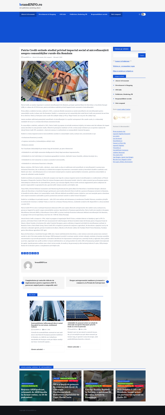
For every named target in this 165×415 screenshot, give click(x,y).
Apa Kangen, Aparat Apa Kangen (123, 157)
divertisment (129, 162)
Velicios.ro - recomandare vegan (124, 66)
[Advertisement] (82, 30)
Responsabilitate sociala (99, 14)
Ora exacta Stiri (118, 155)
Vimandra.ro (117, 148)
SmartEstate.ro (117, 141)
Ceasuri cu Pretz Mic (119, 143)
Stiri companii (116, 14)
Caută (142, 55)
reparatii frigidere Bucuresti (121, 134)
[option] (34, 385)
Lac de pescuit (117, 138)
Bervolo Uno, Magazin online (122, 159)
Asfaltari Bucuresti (119, 152)
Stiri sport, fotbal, (118, 162)
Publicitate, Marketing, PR (78, 14)
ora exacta (116, 136)
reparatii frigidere (118, 145)
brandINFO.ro (27, 57)
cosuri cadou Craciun (123, 109)
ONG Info (63, 14)
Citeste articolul (37, 349)
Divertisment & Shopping (47, 14)
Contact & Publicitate (122, 61)
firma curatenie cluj (119, 131)
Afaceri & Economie (28, 14)
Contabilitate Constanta (120, 150)
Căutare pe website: (122, 49)
